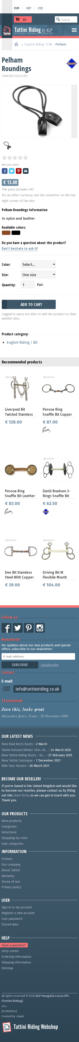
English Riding (34, 44)
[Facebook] (5, 171)
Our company (11, 864)
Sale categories (12, 844)
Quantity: (9, 284)
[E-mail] (26, 171)
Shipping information (16, 962)
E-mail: (7, 681)
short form (21, 795)
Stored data (10, 924)
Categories (9, 826)
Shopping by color (15, 838)
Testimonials (12, 700)
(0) (24, 19)
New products (12, 821)
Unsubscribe (50, 665)
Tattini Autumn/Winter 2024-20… (25, 750)
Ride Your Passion (14, 766)
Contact (8, 672)
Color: (6, 264)
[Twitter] (12, 171)
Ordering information (16, 957)
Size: (5, 274)
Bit (50, 44)
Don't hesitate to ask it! (20, 248)
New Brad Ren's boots (17, 744)
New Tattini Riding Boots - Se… (23, 755)
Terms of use (11, 882)
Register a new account (18, 913)
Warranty (8, 876)
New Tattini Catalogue (17, 760)
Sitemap (7, 968)
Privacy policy (11, 887)
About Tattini (11, 870)
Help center (10, 951)
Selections (9, 832)
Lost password (12, 919)
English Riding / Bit (22, 342)
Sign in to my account (17, 907)
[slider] (15, 157)
